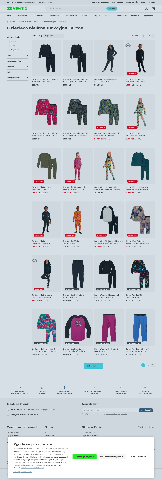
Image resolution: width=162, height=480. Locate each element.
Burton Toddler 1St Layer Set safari (134, 296)
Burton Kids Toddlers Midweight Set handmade (137, 242)
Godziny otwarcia (88, 432)
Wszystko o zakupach (100, 2)
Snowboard (54, 15)
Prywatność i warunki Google (32, 468)
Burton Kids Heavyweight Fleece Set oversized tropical (107, 188)
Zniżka (13, 46)
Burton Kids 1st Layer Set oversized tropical (135, 134)
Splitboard (70, 15)
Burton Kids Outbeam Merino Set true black (42, 296)
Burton (15, 22)
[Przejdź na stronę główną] (8, 22)
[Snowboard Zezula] (17, 8)
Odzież (84, 15)
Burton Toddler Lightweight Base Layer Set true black (75, 80)
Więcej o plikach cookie (22, 472)
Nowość (14, 41)
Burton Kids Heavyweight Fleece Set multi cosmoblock (45, 350)
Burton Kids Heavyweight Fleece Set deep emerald (137, 188)
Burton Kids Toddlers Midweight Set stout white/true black (108, 242)
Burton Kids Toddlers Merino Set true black (135, 80)
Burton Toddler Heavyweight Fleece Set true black (45, 80)
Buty (95, 15)
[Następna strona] (153, 36)
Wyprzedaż (148, 15)
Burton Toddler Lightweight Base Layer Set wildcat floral (44, 134)
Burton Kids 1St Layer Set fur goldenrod (72, 242)
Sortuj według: (37, 36)
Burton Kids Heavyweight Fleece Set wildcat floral (74, 188)
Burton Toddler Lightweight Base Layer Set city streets (75, 134)
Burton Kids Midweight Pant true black (73, 296)
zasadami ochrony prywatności (116, 414)
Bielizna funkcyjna (49, 22)
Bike (9, 15)
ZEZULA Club (117, 2)
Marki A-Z (135, 15)
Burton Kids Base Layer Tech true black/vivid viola (74, 350)
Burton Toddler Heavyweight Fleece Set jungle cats (107, 134)
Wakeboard (22, 15)
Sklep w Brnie (132, 2)
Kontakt (151, 2)
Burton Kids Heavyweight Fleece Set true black (105, 80)
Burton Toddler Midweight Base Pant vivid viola (106, 350)
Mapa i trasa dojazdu (90, 436)
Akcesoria (121, 15)
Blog (143, 2)
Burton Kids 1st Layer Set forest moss (41, 188)
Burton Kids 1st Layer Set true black (41, 242)
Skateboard (38, 15)
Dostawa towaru (13, 432)
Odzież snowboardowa (29, 22)
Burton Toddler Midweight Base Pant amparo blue (137, 350)
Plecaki (107, 15)
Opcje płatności (13, 436)
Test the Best (50, 436)
